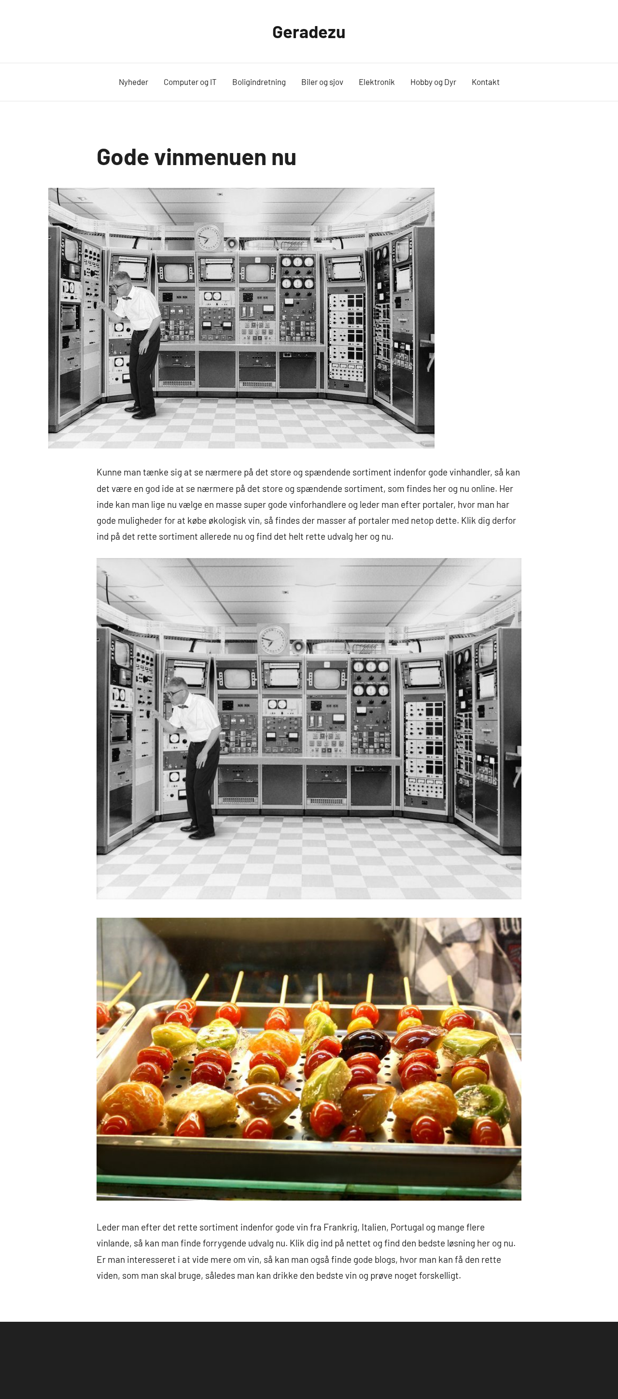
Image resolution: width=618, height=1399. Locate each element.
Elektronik (377, 81)
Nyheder (133, 81)
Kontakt (486, 81)
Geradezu (309, 31)
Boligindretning (259, 81)
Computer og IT (190, 81)
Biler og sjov (322, 81)
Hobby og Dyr (433, 81)
